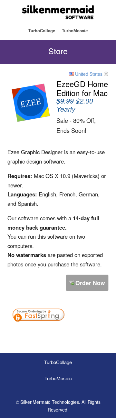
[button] (86, 332)
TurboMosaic (75, 30)
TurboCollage (41, 30)
